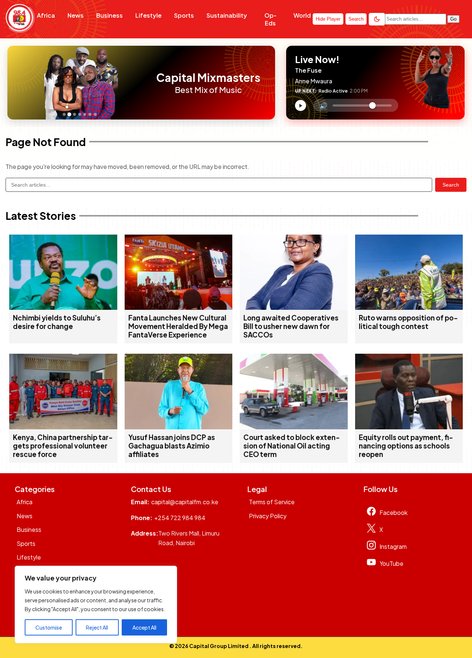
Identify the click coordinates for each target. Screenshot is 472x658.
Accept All (144, 627)
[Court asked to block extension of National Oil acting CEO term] (294, 427)
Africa (46, 15)
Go (453, 19)
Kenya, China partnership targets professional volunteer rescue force (63, 445)
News (75, 15)
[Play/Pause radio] (300, 105)
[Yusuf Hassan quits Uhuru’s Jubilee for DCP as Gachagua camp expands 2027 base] (179, 427)
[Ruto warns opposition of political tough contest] (409, 307)
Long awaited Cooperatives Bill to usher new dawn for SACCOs (291, 326)
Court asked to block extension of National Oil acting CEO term (291, 445)
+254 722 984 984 (179, 518)
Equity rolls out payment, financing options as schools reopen (406, 445)
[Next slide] (146, 82)
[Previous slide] (15, 82)
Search (450, 185)
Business (109, 15)
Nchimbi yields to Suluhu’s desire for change (57, 322)
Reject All (97, 627)
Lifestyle (148, 15)
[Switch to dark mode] (377, 19)
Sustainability (226, 15)
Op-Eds (270, 19)
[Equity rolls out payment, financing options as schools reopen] (409, 427)
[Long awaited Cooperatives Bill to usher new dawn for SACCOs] (294, 307)
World (302, 15)
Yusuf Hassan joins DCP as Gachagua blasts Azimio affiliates (171, 445)
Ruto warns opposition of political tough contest (408, 322)
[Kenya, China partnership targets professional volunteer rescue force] (63, 427)
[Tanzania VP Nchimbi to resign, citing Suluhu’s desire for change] (63, 307)
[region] (96, 604)
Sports (184, 15)
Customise (48, 627)
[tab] (64, 114)
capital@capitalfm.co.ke (184, 502)
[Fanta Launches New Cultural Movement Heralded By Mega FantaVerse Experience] (179, 307)
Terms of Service (272, 502)
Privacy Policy (268, 516)
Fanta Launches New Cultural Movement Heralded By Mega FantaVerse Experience (178, 326)
